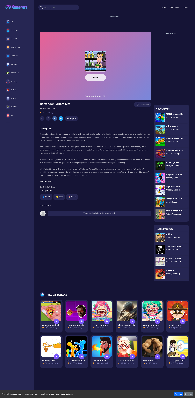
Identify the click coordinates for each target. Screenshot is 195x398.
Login (186, 7)
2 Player (14, 30)
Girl (12, 115)
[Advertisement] (114, 23)
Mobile (73, 197)
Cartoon (15, 73)
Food (13, 98)
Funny (13, 107)
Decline (188, 394)
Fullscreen (145, 104)
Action (14, 39)
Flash (13, 90)
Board (14, 64)
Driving (14, 81)
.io (12, 22)
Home (163, 7)
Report (73, 118)
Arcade (14, 56)
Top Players (174, 7)
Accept (178, 394)
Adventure (15, 47)
